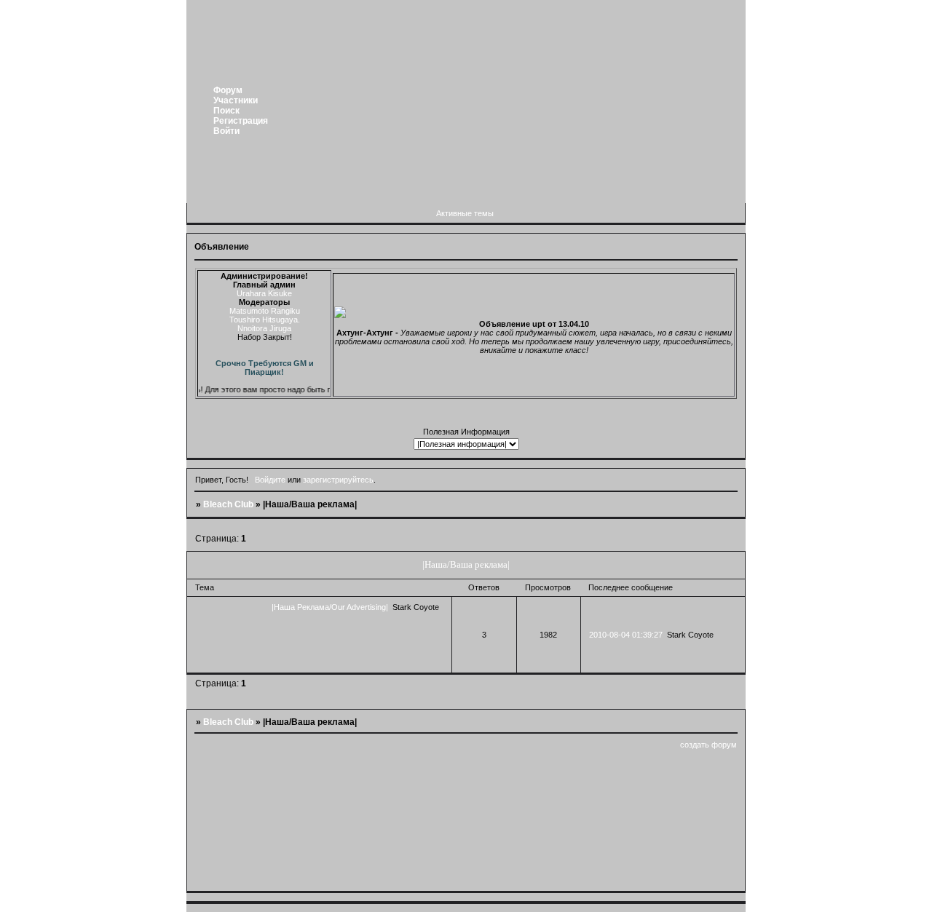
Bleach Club (228, 504)
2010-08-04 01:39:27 (626, 634)
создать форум (708, 744)
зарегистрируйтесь (338, 479)
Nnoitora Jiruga (264, 328)
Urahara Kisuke (264, 293)
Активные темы (465, 213)
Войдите (270, 479)
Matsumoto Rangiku (264, 310)
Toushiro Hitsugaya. (264, 319)
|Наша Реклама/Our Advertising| (330, 607)
